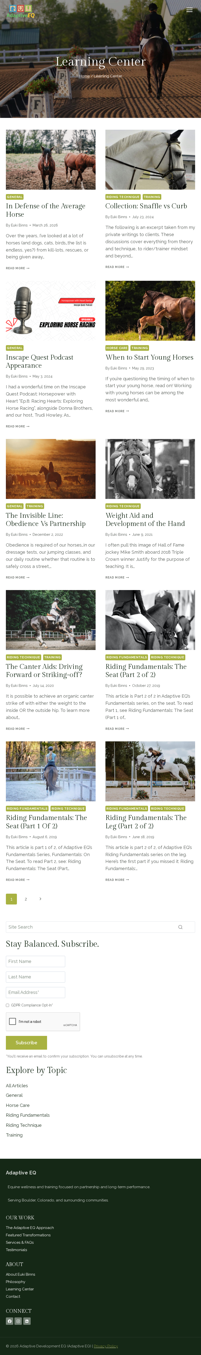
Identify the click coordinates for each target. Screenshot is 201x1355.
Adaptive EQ (21, 1173)
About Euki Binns (20, 1274)
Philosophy (15, 1282)
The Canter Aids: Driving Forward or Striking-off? (44, 671)
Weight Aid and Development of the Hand (145, 520)
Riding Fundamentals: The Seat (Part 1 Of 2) (46, 822)
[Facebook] (9, 1321)
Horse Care (116, 348)
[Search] (180, 927)
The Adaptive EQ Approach (30, 1228)
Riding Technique (123, 197)
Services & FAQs (20, 1242)
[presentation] (51, 160)
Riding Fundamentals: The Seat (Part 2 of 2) (146, 671)
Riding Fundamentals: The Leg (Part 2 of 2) (146, 822)
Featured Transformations (28, 1235)
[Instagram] (18, 1321)
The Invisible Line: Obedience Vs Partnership (46, 520)
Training (152, 197)
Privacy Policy (106, 1346)
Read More (17, 268)
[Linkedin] (27, 1321)
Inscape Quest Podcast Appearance (39, 361)
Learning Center (20, 1289)
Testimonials (16, 1250)
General (15, 197)
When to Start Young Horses (149, 357)
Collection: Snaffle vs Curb (146, 206)
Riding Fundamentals (126, 657)
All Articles (17, 1085)
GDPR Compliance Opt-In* (32, 1005)
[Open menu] (189, 10)
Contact (13, 1296)
